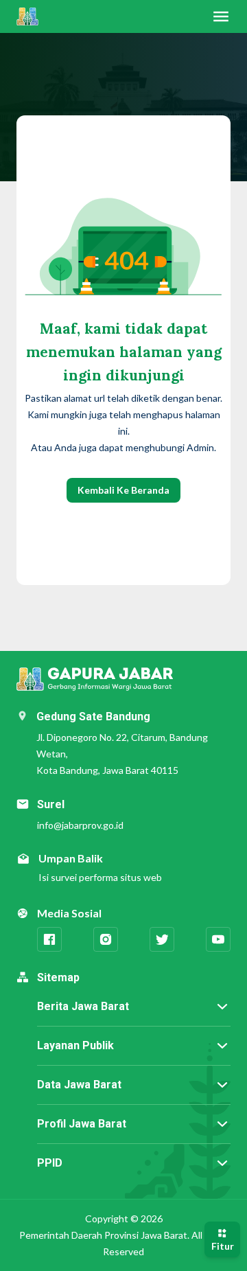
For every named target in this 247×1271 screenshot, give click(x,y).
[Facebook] (49, 939)
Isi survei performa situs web (100, 877)
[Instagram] (105, 939)
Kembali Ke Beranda (123, 490)
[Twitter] (162, 939)
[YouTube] (218, 939)
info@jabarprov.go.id (80, 825)
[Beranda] (27, 16)
